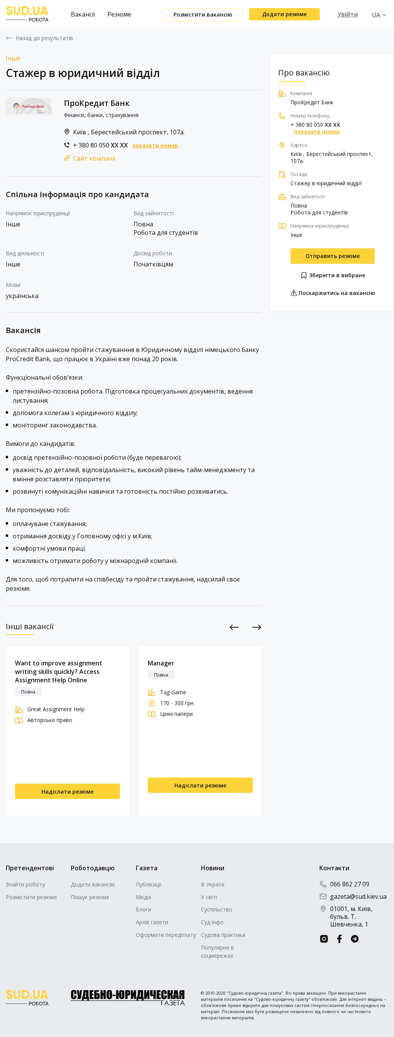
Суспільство (216, 909)
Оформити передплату (166, 934)
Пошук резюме (90, 897)
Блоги (143, 909)
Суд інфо (212, 922)
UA (376, 15)
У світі (209, 897)
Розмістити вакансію (203, 14)
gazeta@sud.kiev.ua (358, 896)
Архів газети (152, 922)
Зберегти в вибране (336, 275)
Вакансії (83, 14)
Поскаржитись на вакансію (336, 293)
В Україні (212, 884)
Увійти (347, 14)
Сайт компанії (94, 158)
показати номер (155, 145)
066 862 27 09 (349, 884)
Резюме (119, 14)
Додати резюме (284, 14)
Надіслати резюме (67, 791)
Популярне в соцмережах (217, 951)
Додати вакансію (93, 884)
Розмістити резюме (31, 897)
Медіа (143, 897)
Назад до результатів (44, 38)
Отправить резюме (333, 256)
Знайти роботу (25, 884)
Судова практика (223, 934)
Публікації (149, 884)
